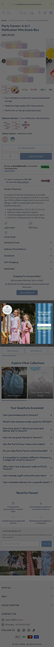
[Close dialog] (51, 305)
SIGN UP (44, 328)
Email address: (40, 322)
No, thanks (44, 335)
